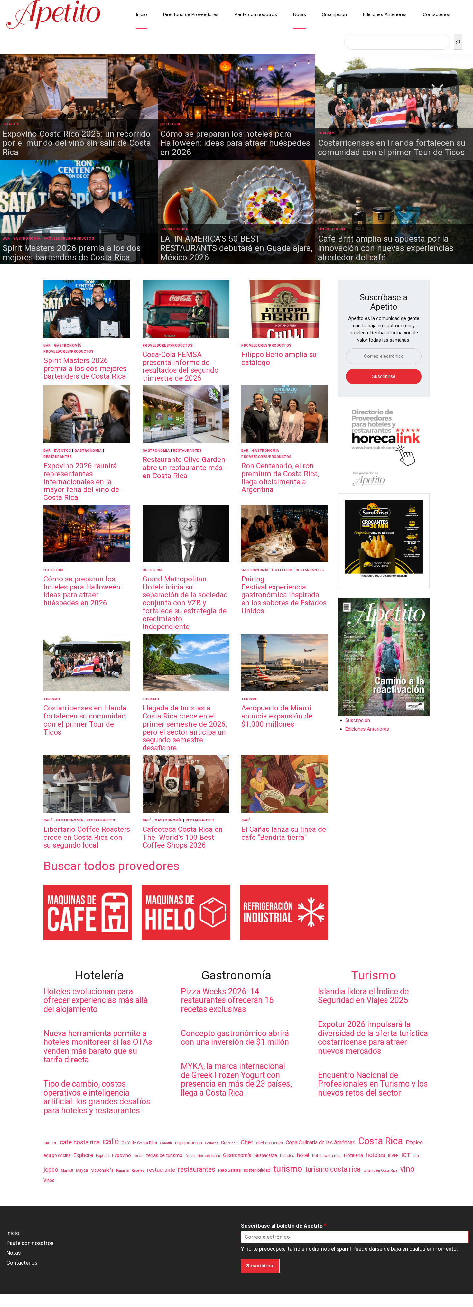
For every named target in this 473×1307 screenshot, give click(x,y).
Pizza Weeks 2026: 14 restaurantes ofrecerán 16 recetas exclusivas (227, 1000)
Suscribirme (260, 1266)
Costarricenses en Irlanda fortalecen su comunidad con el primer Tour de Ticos (392, 147)
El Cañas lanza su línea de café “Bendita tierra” (283, 833)
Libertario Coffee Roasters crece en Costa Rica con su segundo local (86, 837)
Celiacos (211, 1143)
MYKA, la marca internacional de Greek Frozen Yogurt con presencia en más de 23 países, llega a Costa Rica (236, 1079)
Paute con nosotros (256, 14)
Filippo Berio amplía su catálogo (279, 358)
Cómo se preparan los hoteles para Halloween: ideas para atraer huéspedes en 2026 (235, 143)
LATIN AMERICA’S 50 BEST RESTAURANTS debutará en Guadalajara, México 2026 (236, 248)
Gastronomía (27, 238)
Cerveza (229, 1142)
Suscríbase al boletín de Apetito (284, 1225)
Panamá (122, 1170)
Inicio (141, 14)
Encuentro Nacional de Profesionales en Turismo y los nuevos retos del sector (373, 1084)
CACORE (50, 1143)
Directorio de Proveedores (190, 14)
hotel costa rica (326, 1155)
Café (47, 820)
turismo (287, 1168)
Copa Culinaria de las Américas (320, 1142)
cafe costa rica (80, 1142)
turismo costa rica (333, 1169)
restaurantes (196, 1169)
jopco (50, 1169)
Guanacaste (265, 1155)
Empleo (414, 1142)
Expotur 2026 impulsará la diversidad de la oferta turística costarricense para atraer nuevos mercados (373, 1038)
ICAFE (393, 1156)
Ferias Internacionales (202, 1156)
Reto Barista (229, 1170)
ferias (138, 1156)
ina (416, 1156)
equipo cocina (56, 1155)
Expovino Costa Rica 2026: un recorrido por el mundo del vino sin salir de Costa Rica (77, 143)
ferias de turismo (164, 1155)
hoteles (375, 1155)
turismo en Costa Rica (380, 1170)
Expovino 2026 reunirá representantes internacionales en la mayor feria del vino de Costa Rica (81, 481)
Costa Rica (380, 1141)
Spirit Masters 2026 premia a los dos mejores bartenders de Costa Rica (72, 252)
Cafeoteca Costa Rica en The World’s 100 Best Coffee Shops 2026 (183, 837)
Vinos (48, 1180)
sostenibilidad (257, 1170)
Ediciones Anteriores (385, 14)
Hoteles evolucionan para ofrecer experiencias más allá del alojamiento (95, 1000)
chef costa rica (269, 1143)
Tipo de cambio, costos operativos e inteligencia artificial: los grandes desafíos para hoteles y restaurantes (96, 1097)
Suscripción (334, 14)
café (111, 1141)
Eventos (11, 124)
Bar (6, 238)
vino (407, 1168)
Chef (247, 1142)
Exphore (83, 1155)
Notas (299, 14)
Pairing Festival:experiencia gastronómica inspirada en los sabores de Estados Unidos (284, 595)
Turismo (326, 133)
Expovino (121, 1155)
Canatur (166, 1143)
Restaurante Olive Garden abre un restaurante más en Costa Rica (184, 467)
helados (287, 1156)
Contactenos (21, 1262)
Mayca (82, 1170)
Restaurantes (57, 457)
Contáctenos (436, 14)
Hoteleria (170, 124)
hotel (303, 1155)
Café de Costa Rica (139, 1142)
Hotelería (353, 1155)
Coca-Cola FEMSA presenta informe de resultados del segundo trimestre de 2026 (180, 366)
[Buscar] (458, 42)
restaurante (161, 1169)
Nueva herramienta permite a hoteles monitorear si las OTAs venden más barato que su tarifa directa (97, 1047)
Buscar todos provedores (111, 866)
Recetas (138, 1170)
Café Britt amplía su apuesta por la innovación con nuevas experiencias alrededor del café (385, 248)
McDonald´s (102, 1170)
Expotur (102, 1156)
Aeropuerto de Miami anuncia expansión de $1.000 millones (276, 716)
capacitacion (188, 1142)
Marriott (67, 1170)
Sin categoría (174, 229)
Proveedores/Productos (69, 238)
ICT (406, 1155)
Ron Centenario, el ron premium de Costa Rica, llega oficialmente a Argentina (280, 477)
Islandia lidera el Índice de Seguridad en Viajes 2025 (363, 996)
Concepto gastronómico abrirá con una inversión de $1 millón (235, 1038)
